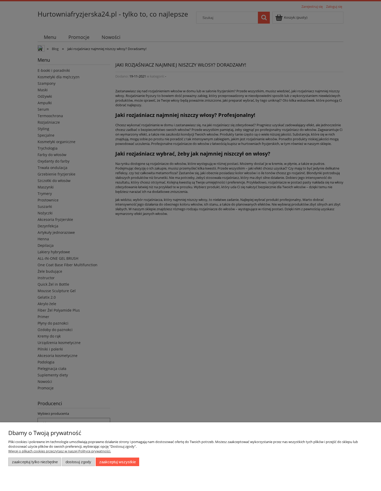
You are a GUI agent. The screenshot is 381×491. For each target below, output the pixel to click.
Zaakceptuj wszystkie (117, 462)
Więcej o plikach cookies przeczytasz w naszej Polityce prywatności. (59, 451)
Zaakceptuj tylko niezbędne (35, 462)
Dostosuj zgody (78, 462)
